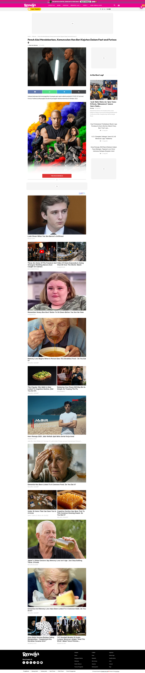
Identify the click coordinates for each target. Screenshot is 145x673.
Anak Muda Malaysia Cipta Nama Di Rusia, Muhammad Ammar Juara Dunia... (103, 104)
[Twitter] (104, 9)
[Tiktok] (106, 9)
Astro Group (117, 671)
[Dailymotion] (110, 9)
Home (29, 36)
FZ (100, 130)
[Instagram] (102, 9)
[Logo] (30, 5)
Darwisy (92, 108)
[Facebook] (100, 9)
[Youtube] (108, 9)
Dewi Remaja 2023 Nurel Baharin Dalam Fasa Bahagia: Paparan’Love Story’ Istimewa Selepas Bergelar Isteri (104, 149)
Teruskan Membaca (57, 175)
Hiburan (34, 36)
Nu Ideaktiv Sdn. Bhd (104, 671)
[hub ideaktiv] (119, 4)
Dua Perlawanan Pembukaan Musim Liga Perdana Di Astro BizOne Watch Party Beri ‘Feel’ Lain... (104, 126)
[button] (115, 5)
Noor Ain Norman (33, 45)
